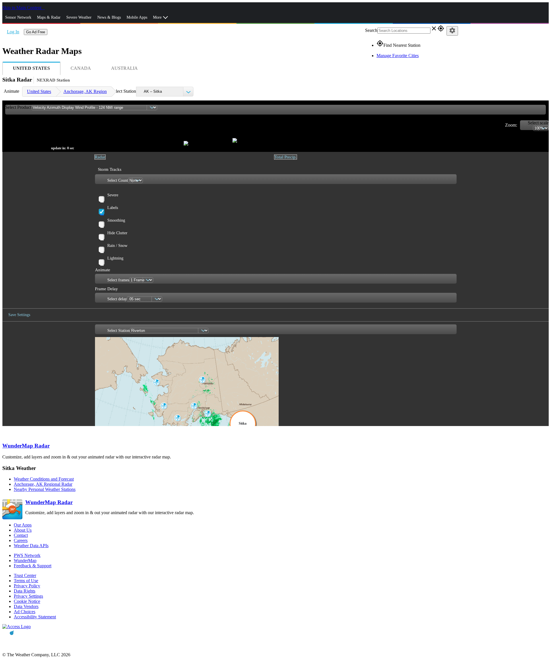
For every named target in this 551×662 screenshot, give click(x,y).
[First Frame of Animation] (7, 135)
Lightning (115, 258)
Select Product (18, 107)
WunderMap (25, 560)
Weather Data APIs (31, 545)
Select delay (117, 299)
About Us (23, 530)
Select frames (118, 280)
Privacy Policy (27, 585)
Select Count (117, 180)
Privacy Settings (28, 596)
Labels (112, 208)
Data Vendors (26, 606)
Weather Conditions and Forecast (44, 479)
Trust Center (25, 575)
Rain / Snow (117, 245)
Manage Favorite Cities (398, 55)
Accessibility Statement (35, 616)
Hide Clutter (117, 233)
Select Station (123, 91)
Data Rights (24, 591)
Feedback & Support (32, 565)
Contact (21, 535)
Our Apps (23, 524)
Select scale (538, 122)
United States (39, 91)
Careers (21, 540)
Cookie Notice (27, 601)
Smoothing (116, 220)
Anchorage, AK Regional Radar (43, 484)
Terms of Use (26, 580)
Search (371, 30)
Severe (112, 195)
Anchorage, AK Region (85, 91)
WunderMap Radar (26, 446)
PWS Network (27, 555)
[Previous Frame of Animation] (105, 135)
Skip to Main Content (22, 7)
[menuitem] (39, 91)
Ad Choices (24, 611)
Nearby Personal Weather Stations (44, 489)
